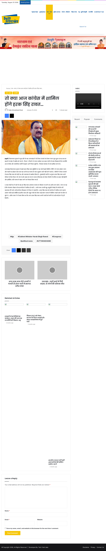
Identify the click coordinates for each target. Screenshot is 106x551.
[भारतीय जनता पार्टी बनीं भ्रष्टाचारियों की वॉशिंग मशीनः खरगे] (57, 380)
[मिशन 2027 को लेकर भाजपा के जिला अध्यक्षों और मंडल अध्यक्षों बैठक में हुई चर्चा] (36, 308)
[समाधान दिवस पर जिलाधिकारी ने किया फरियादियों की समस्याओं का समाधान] (81, 142)
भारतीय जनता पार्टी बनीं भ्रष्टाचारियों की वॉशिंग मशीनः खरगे (56, 462)
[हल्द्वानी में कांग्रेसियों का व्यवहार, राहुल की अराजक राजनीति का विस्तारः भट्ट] (14, 308)
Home (8, 88)
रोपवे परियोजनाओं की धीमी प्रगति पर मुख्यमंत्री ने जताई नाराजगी (94, 156)
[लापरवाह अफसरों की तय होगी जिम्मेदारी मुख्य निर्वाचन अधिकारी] (81, 130)
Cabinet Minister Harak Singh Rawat (33, 236)
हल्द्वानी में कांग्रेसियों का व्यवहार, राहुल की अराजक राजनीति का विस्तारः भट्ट (13, 318)
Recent (77, 119)
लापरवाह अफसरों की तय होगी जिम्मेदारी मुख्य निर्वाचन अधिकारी (94, 130)
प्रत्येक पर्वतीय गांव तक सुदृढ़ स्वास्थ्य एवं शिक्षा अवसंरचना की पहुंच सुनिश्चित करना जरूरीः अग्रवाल (94, 170)
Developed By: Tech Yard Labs (38, 547)
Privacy (93, 547)
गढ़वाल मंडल (35, 12)
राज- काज (49, 12)
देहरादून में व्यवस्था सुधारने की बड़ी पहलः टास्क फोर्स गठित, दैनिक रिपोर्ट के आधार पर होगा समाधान (94, 187)
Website (40, 519)
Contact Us (99, 12)
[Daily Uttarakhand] (11, 19)
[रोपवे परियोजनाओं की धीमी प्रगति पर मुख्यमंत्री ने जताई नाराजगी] (81, 156)
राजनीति (91, 12)
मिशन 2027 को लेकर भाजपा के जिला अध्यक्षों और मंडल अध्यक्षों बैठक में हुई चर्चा (36, 319)
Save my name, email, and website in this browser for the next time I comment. (33, 528)
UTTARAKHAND (44, 241)
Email (7, 519)
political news (27, 241)
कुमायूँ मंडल (42, 12)
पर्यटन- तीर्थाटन (66, 12)
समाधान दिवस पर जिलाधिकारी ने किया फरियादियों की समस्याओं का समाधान (94, 143)
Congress (57, 236)
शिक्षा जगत (74, 12)
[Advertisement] (53, 66)
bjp (12, 236)
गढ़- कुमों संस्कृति (82, 12)
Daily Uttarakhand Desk (15, 110)
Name (7, 511)
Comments (98, 119)
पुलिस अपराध (57, 12)
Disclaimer (86, 547)
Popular (87, 119)
